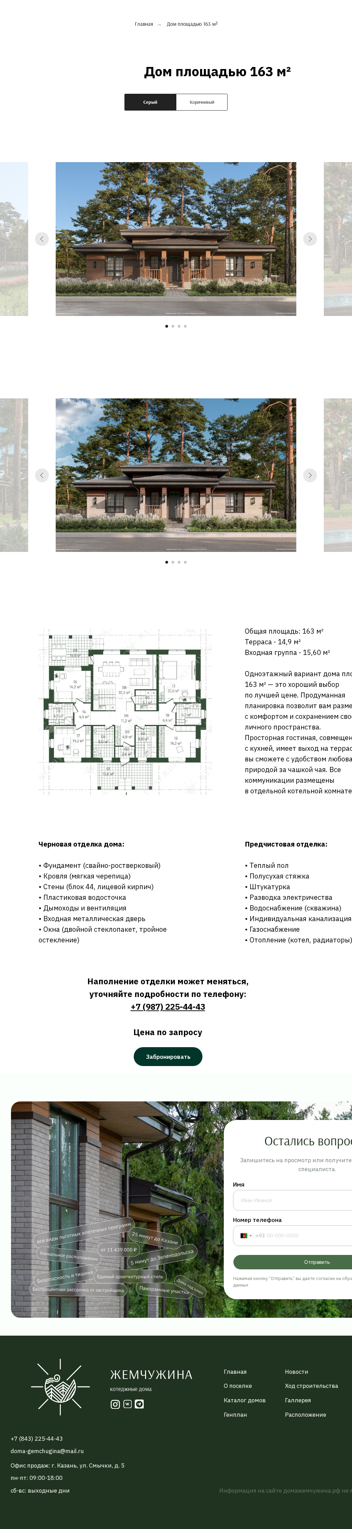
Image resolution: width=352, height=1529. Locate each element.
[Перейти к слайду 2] (173, 326)
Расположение (305, 1414)
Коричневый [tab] (202, 102)
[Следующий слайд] (310, 239)
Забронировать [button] (168, 1057)
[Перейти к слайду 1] (166, 326)
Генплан (235, 1414)
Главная (144, 24)
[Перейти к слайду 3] (179, 326)
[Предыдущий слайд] (42, 239)
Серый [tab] (150, 102)
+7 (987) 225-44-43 (168, 1006)
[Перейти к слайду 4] (185, 326)
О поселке (238, 1386)
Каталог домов (245, 1400)
